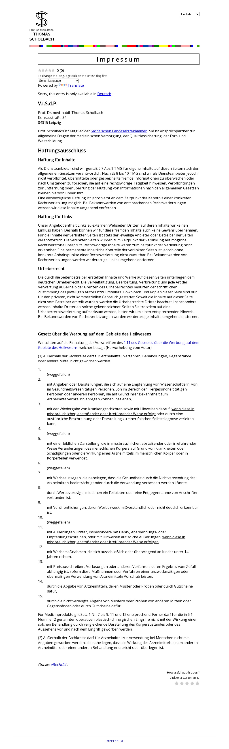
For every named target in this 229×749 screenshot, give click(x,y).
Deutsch (104, 93)
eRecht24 (58, 664)
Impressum (114, 741)
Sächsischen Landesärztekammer (119, 131)
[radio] (177, 684)
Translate (76, 85)
